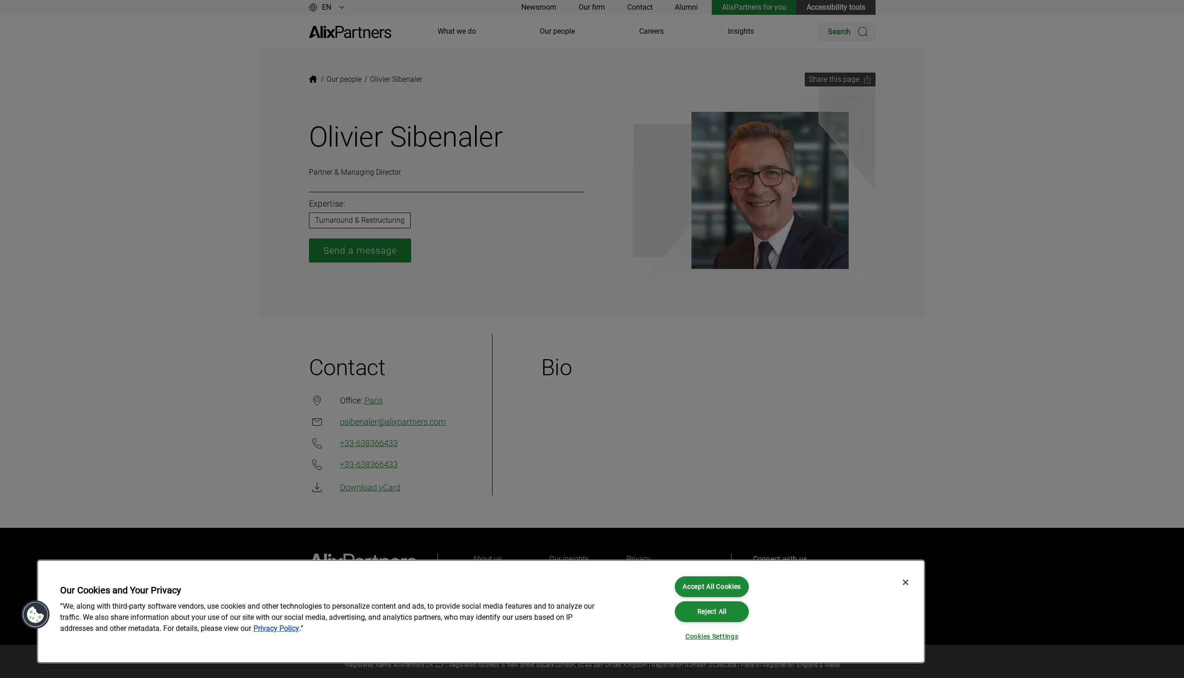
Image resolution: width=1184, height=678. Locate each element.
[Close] (905, 582)
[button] (35, 614)
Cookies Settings (712, 637)
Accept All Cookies (712, 587)
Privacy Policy (276, 628)
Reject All (712, 612)
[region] (481, 611)
